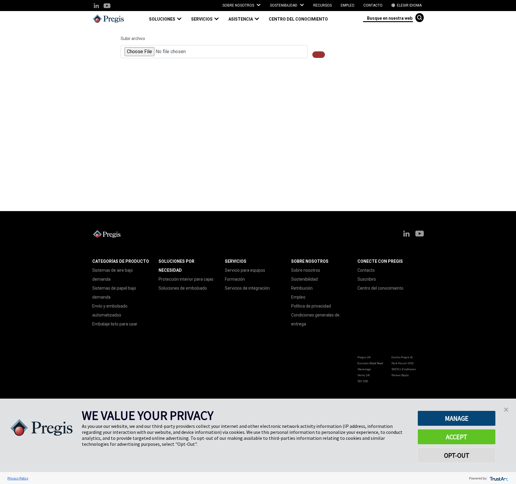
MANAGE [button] (457, 418)
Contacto (373, 5)
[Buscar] (419, 17)
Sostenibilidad (304, 279)
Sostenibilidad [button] (284, 5)
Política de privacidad (311, 306)
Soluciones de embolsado (183, 288)
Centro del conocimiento (298, 19)
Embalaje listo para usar (114, 324)
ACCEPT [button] (456, 437)
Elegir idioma (409, 5)
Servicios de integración (247, 288)
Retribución (302, 288)
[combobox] (388, 17)
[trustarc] (498, 478)
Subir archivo (133, 38)
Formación (235, 279)
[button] (168, 19)
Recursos (322, 5)
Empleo (347, 5)
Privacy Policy (17, 478)
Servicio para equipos (245, 270)
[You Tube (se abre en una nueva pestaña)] (106, 6)
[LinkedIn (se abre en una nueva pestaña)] (96, 6)
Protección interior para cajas (186, 279)
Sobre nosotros (305, 270)
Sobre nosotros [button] (238, 5)
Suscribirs (366, 279)
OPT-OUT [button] (456, 455)
